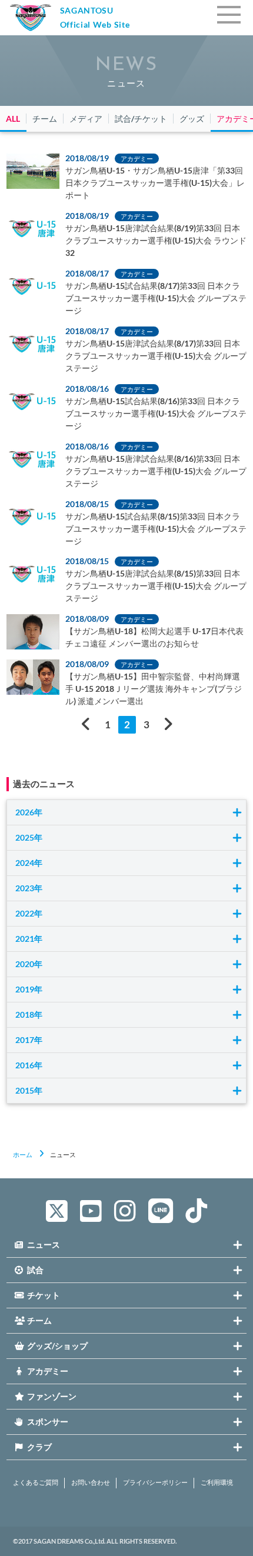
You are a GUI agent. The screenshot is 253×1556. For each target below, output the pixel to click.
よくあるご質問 (35, 1482)
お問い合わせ (90, 1482)
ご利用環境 (217, 1482)
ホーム (22, 1154)
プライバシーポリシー (155, 1482)
